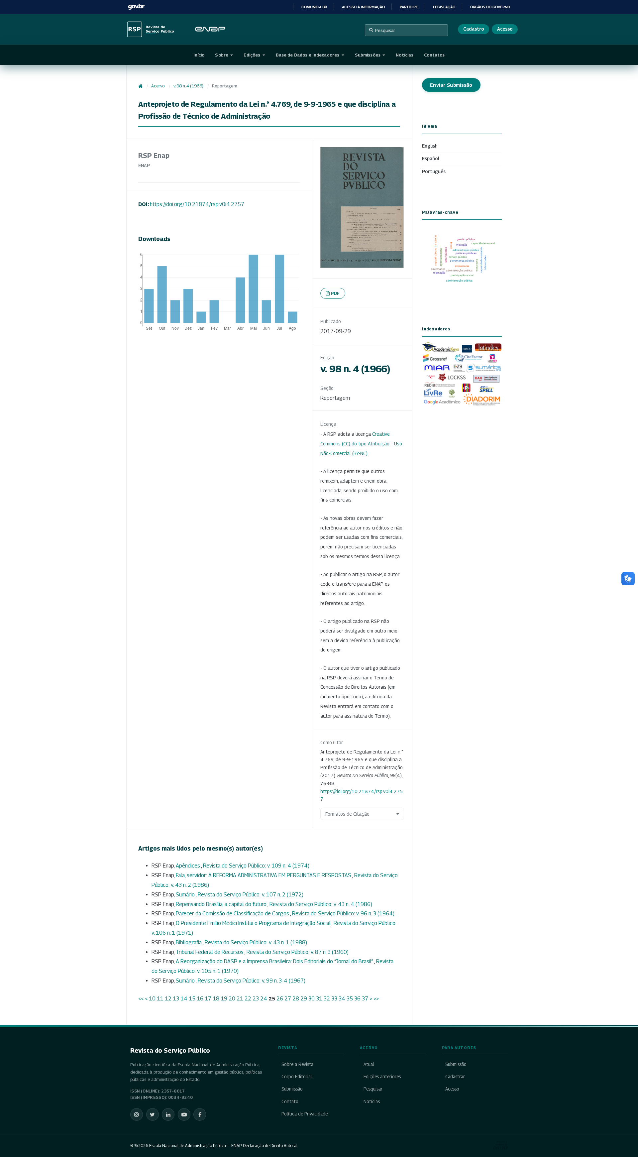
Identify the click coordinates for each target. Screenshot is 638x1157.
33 (334, 998)
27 (287, 998)
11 (160, 998)
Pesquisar (385, 30)
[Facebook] (199, 1114)
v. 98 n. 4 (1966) (188, 85)
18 (216, 998)
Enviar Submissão (451, 85)
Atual (369, 1064)
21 (240, 998)
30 (311, 998)
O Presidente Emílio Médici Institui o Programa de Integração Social (254, 923)
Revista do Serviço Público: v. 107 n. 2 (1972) (250, 894)
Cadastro (473, 29)
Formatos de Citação (347, 814)
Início (199, 55)
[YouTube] (184, 1114)
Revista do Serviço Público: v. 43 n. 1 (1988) (256, 942)
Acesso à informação (363, 7)
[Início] (140, 86)
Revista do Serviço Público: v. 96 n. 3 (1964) (343, 913)
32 (327, 998)
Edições (252, 55)
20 (232, 998)
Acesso (504, 29)
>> (376, 998)
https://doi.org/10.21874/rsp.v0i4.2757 (197, 204)
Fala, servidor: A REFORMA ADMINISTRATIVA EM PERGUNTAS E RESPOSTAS (264, 875)
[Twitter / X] (152, 1114)
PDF (335, 293)
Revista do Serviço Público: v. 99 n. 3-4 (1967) (251, 981)
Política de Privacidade (304, 1113)
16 (200, 998)
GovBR (136, 7)
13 (176, 998)
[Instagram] (136, 1114)
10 (152, 998)
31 (319, 998)
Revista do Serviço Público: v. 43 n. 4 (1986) (320, 904)
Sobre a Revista (297, 1064)
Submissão (292, 1089)
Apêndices (188, 866)
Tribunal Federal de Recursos (210, 952)
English (430, 146)
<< (141, 998)
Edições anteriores (382, 1076)
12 (168, 998)
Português (434, 171)
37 (365, 998)
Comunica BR (314, 7)
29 (303, 998)
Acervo (157, 85)
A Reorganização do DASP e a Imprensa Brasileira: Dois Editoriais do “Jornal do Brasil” (275, 961)
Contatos (434, 55)
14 (183, 998)
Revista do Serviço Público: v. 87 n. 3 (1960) (298, 952)
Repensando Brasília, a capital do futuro (221, 904)
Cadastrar (455, 1076)
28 (295, 998)
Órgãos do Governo (490, 7)
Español (430, 158)
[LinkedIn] (168, 1114)
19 (224, 998)
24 (263, 998)
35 (350, 998)
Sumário (186, 894)
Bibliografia (189, 942)
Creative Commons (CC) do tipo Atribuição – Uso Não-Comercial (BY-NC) (361, 443)
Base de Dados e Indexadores (308, 55)
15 (192, 998)
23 (256, 998)
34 (342, 998)
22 (248, 998)
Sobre (222, 55)
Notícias (404, 55)
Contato (289, 1101)
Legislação (444, 7)
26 (279, 998)
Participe (409, 7)
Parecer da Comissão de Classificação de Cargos (233, 913)
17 (208, 998)
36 (357, 998)
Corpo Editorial (296, 1076)
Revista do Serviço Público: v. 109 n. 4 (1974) (256, 866)
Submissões (368, 55)
